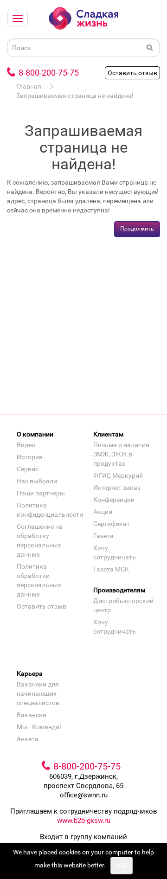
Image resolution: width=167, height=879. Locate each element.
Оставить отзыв (132, 73)
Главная (28, 86)
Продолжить (137, 228)
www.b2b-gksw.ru (83, 820)
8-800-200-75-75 (49, 72)
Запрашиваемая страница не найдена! (75, 95)
